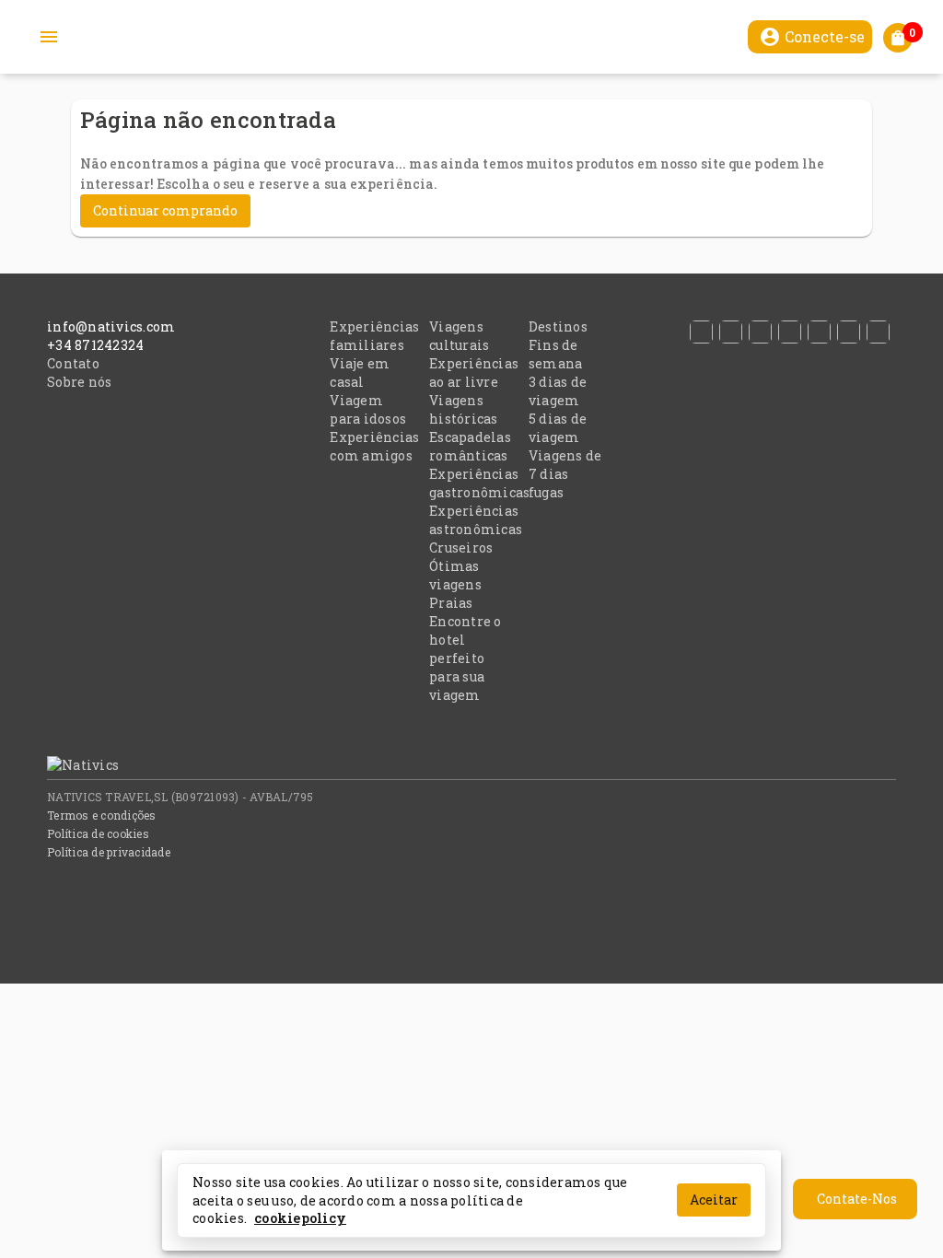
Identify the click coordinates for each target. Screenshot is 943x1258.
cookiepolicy (300, 1218)
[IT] (763, 332)
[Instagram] (888, 767)
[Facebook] (885, 767)
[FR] (793, 332)
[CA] (881, 332)
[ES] (704, 332)
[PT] (734, 332)
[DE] (852, 332)
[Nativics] (69, 765)
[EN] (822, 332)
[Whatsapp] (894, 767)
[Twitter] (891, 767)
